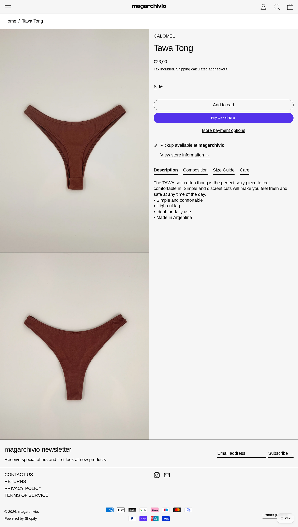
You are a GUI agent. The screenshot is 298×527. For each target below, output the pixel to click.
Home (10, 21)
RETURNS (15, 481)
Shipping (183, 69)
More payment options (223, 130)
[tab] (166, 171)
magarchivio (28, 512)
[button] (276, 6)
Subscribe (278, 453)
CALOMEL (164, 36)
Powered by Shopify (20, 518)
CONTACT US (18, 474)
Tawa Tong (32, 21)
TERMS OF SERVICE (26, 495)
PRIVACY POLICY (23, 488)
